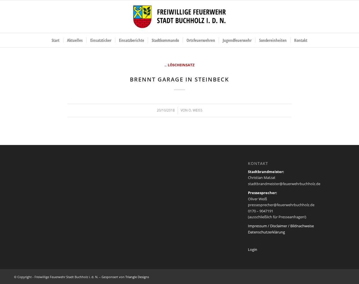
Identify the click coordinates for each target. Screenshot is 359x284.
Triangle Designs (137, 277)
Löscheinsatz (181, 64)
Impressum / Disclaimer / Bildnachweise (281, 225)
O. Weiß (195, 110)
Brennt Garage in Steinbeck (179, 79)
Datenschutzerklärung (266, 232)
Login (252, 249)
